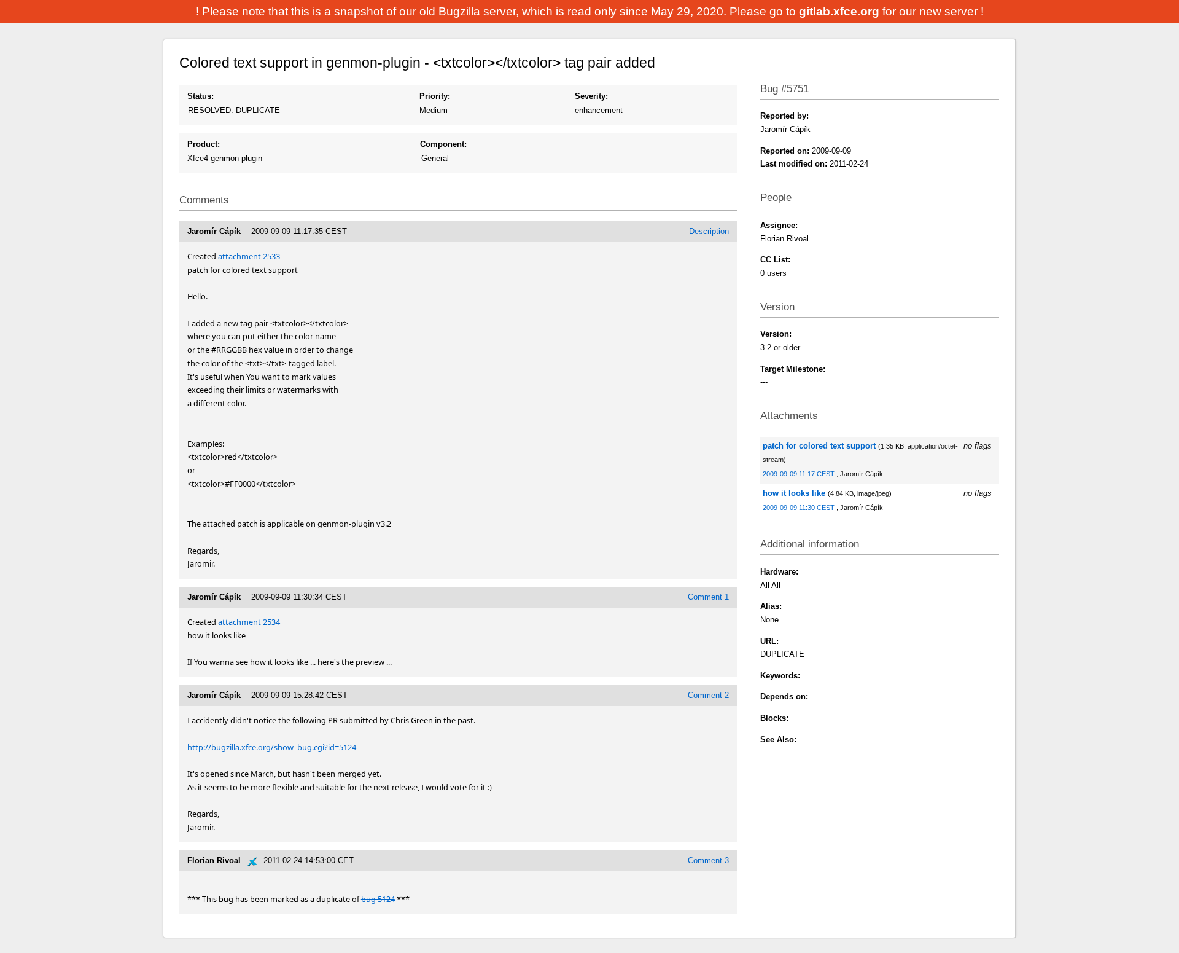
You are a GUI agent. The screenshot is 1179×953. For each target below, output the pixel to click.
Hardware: (779, 571)
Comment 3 (708, 860)
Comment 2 (708, 695)
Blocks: (774, 718)
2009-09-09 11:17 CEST (799, 473)
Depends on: (784, 696)
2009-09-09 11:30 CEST (799, 507)
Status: (200, 96)
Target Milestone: (792, 369)
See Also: (778, 739)
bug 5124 (378, 898)
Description (709, 231)
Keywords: (780, 675)
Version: (776, 334)
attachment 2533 (249, 256)
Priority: (434, 96)
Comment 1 (708, 597)
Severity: (591, 96)
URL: (769, 641)
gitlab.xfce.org (840, 11)
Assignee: (779, 225)
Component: (443, 144)
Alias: (771, 606)
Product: (203, 144)
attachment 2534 (249, 621)
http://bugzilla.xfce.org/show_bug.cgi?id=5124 (271, 747)
